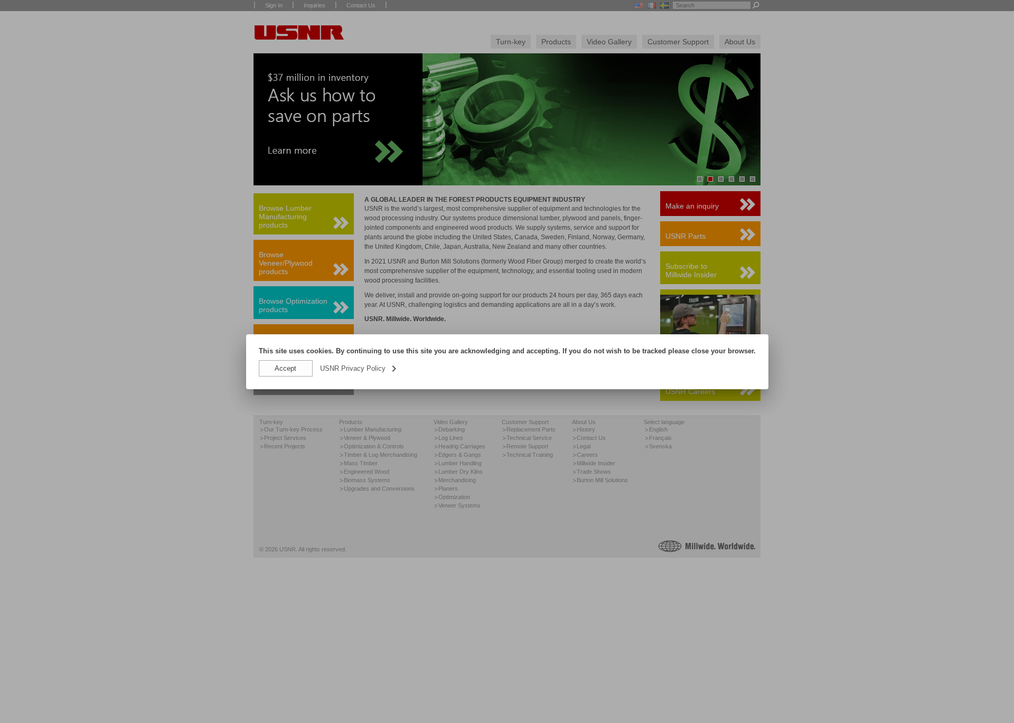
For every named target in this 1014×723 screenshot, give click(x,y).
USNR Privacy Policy (359, 368)
